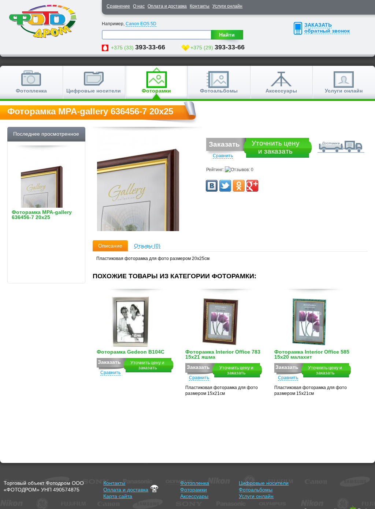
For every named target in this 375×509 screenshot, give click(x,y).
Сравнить (223, 155)
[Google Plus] (252, 186)
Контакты (199, 6)
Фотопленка (31, 91)
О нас (139, 6)
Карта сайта (117, 496)
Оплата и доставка (167, 6)
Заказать (224, 144)
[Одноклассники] (239, 186)
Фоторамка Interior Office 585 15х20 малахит (311, 354)
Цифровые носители (93, 91)
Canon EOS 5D (141, 23)
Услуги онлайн (227, 6)
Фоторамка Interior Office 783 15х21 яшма (222, 354)
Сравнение (118, 6)
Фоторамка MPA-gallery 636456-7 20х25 (42, 215)
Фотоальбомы (219, 91)
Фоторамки (156, 91)
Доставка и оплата (339, 145)
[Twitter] (225, 186)
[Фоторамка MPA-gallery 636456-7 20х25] (147, 182)
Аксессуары (281, 91)
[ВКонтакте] (212, 186)
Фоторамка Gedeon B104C (130, 352)
